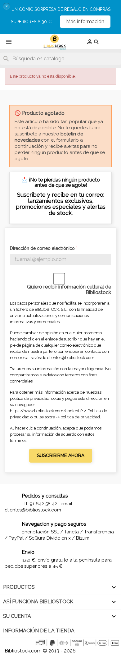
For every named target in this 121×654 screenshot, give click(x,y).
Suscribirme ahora (60, 455)
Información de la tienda (38, 631)
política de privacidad (80, 417)
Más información (85, 21)
